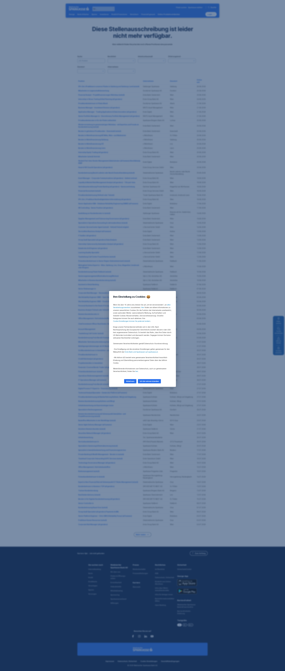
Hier (142, 307)
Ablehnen (130, 381)
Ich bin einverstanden (149, 381)
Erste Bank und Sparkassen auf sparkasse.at (141, 352)
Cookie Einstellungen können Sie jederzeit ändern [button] (131, 321)
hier (136, 371)
